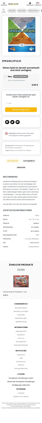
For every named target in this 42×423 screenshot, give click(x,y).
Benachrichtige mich (21, 110)
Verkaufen (21, 167)
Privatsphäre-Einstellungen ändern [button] (21, 378)
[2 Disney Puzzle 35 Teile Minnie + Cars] (21, 281)
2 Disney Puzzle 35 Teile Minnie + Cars (15, 292)
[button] (7, 122)
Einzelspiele (18, 148)
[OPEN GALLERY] (21, 35)
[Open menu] (4, 3)
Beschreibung (12, 161)
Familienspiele (18, 145)
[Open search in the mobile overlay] (4, 11)
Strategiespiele (29, 145)
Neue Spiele (9, 148)
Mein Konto (30, 5)
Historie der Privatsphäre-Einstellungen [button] (21, 382)
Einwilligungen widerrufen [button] (21, 385)
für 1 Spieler (27, 150)
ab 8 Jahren (19, 150)
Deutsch (11, 150)
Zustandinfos (29, 161)
